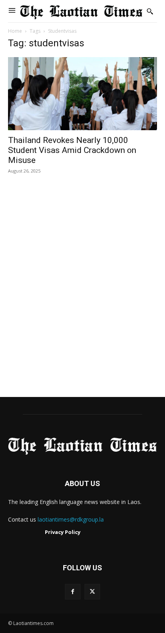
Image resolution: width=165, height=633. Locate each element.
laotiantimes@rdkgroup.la (71, 519)
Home (15, 31)
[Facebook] (72, 591)
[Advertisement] (82, 294)
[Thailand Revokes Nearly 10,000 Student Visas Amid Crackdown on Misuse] (82, 93)
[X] (92, 591)
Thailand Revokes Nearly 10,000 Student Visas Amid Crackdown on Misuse (72, 150)
